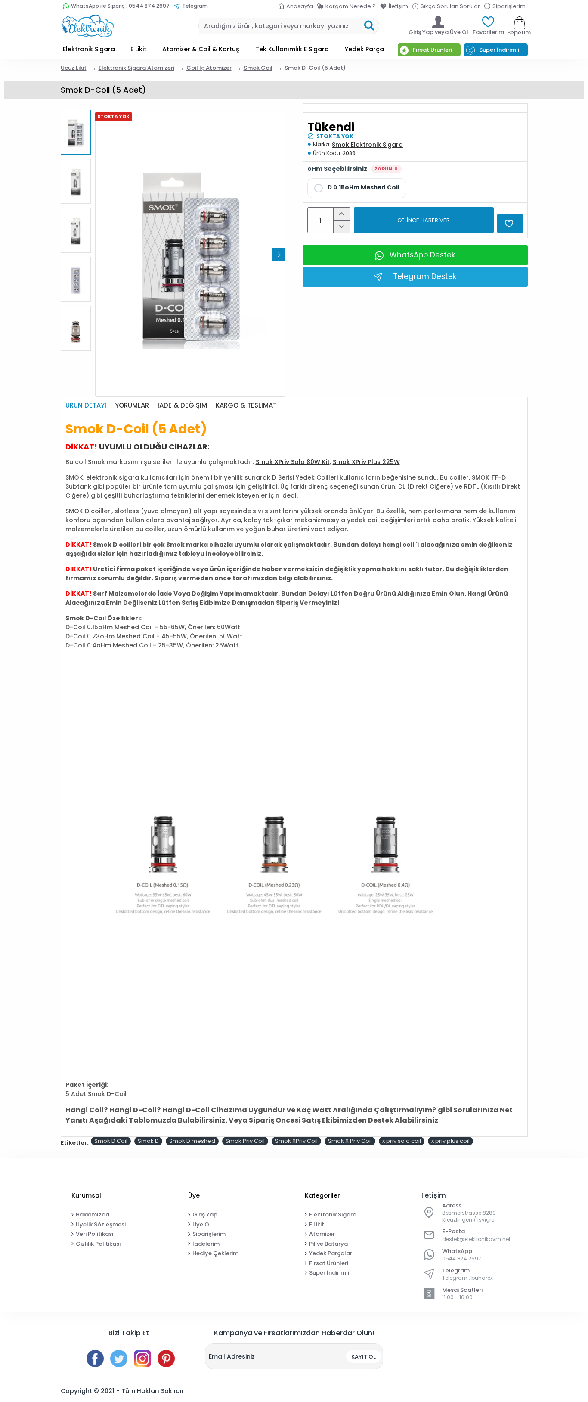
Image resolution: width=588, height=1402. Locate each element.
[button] (101, 254)
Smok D (148, 1141)
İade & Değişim (182, 406)
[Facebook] (95, 1358)
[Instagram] (142, 1358)
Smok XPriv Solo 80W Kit (293, 462)
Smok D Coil (110, 1141)
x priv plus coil (450, 1141)
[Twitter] (119, 1358)
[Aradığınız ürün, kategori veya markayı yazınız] (369, 26)
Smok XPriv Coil (296, 1141)
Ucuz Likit (74, 68)
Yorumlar (132, 406)
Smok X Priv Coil (350, 1141)
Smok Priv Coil (245, 1141)
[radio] (356, 188)
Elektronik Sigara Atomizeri (136, 68)
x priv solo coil (401, 1141)
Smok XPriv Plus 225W (366, 462)
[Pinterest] (166, 1358)
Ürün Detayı (85, 406)
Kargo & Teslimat (246, 406)
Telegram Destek (424, 276)
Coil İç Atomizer (209, 68)
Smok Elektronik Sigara (367, 144)
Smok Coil (258, 68)
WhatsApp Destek (422, 255)
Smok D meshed (192, 1141)
